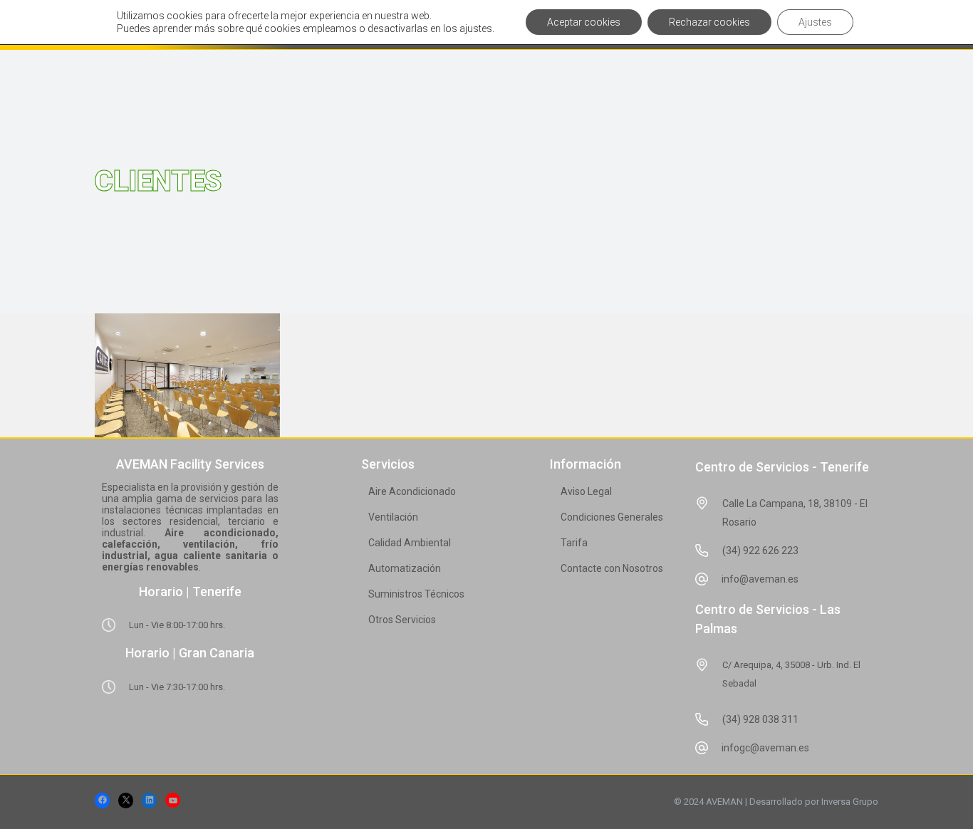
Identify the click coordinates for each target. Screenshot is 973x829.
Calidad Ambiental (409, 542)
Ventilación (393, 517)
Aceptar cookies (583, 22)
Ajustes (815, 22)
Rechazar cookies (709, 22)
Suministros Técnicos (416, 594)
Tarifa (574, 542)
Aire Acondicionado (412, 491)
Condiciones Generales (612, 517)
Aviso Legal (586, 491)
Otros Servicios (402, 619)
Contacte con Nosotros (612, 568)
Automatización (404, 568)
